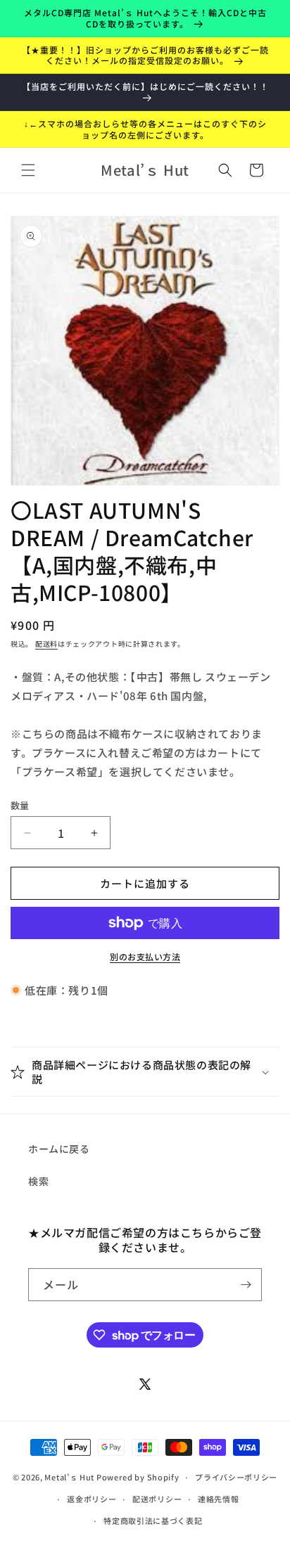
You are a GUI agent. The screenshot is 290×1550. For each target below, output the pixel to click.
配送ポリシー (157, 1498)
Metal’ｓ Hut (69, 1477)
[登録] (245, 1284)
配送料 (46, 643)
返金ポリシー (91, 1498)
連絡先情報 (218, 1498)
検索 (38, 1181)
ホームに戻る (59, 1149)
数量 (20, 805)
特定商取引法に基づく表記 (152, 1520)
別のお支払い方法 (145, 956)
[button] (28, 170)
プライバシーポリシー (236, 1477)
